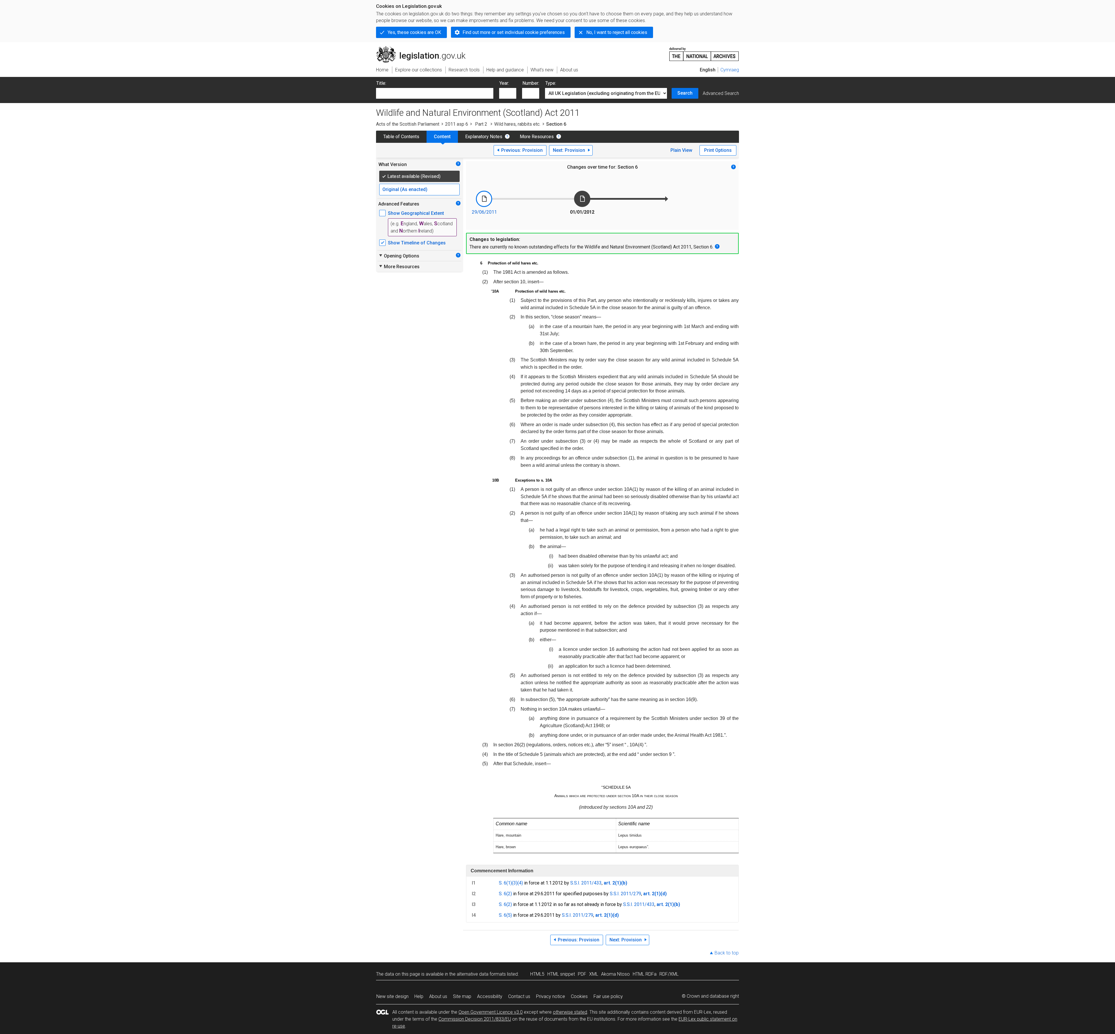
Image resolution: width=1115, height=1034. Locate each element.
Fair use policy (608, 996)
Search (685, 93)
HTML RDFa (645, 974)
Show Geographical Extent (416, 213)
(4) (520, 883)
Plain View (681, 150)
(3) (514, 883)
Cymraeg (729, 70)
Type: (550, 83)
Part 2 (481, 124)
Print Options (718, 150)
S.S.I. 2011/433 (586, 883)
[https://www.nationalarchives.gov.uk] (704, 52)
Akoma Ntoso (615, 974)
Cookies (579, 996)
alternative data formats (481, 974)
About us (438, 996)
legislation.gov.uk (424, 48)
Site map (462, 996)
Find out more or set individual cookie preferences (514, 32)
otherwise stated (570, 1012)
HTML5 (537, 974)
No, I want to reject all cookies (616, 32)
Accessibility (489, 996)
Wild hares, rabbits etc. (517, 124)
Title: (381, 83)
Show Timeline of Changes (417, 243)
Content (442, 136)
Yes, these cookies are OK (414, 32)
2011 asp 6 (456, 124)
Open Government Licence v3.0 (490, 1012)
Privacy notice (550, 996)
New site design (392, 996)
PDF (582, 974)
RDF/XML (669, 974)
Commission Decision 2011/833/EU (474, 1019)
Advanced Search (721, 93)
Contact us (519, 996)
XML (593, 974)
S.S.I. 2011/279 (625, 893)
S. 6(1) (505, 883)
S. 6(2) (505, 893)
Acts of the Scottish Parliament (407, 124)
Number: (530, 83)
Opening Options (398, 256)
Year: (504, 83)
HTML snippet (561, 974)
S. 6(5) (505, 915)
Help (418, 996)
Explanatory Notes (483, 136)
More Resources (537, 136)
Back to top (727, 953)
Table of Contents (401, 136)
